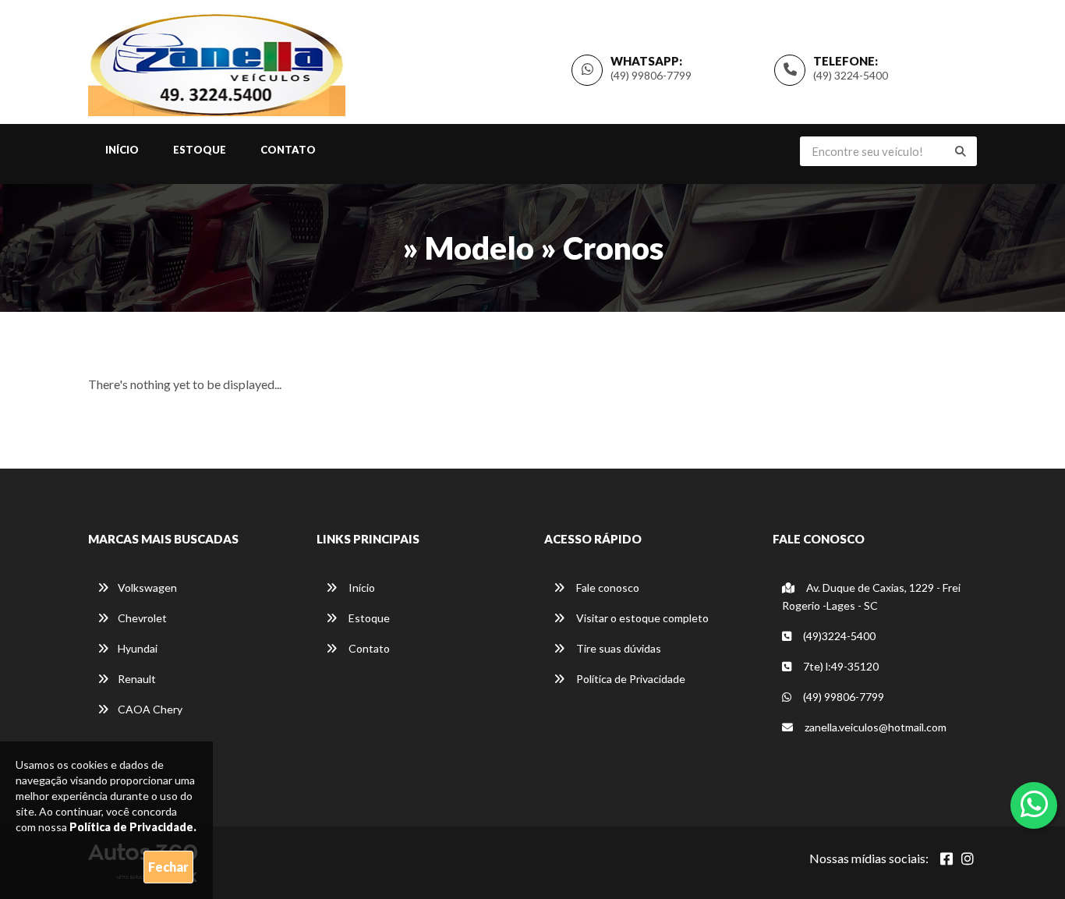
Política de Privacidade (629, 678)
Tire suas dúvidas (617, 648)
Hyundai (137, 648)
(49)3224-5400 (838, 635)
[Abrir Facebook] (946, 858)
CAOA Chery (150, 709)
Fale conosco (606, 587)
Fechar (168, 866)
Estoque (199, 149)
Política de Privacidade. (132, 827)
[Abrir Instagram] (967, 858)
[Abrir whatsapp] (1034, 804)
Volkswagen (147, 587)
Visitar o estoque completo (641, 618)
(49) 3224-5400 (850, 75)
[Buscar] (960, 151)
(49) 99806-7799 (651, 75)
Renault (137, 678)
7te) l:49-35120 (840, 666)
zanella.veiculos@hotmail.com (875, 727)
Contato (288, 149)
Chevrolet (142, 618)
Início (122, 149)
